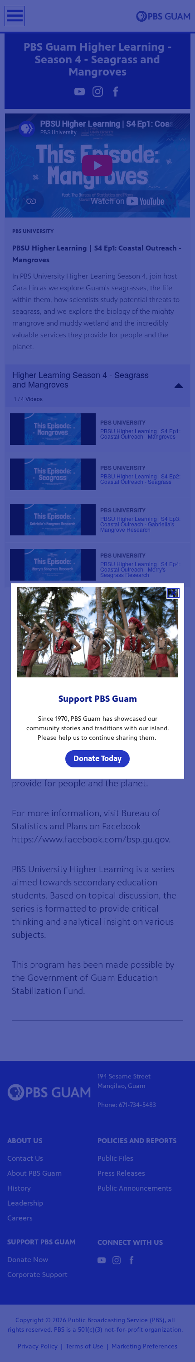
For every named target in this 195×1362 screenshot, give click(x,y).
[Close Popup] (173, 593)
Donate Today (97, 758)
